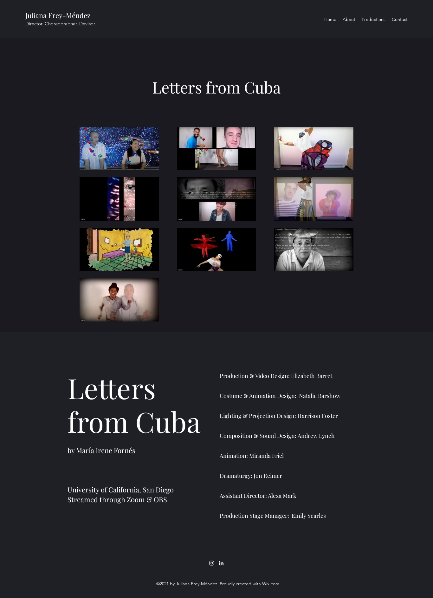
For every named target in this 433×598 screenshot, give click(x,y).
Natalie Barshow (320, 396)
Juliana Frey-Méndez (57, 15)
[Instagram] (212, 563)
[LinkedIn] (221, 563)
